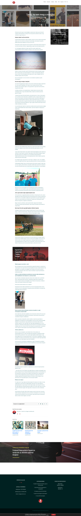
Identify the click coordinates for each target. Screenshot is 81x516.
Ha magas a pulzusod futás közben (40, 491)
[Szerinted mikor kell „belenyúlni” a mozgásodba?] (30, 425)
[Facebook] (38, 404)
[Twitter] (40, 404)
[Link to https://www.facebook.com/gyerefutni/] (17, 414)
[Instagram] (21, 482)
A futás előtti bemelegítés (40, 495)
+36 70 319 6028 (23, 489)
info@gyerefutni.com (22, 493)
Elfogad (53, 514)
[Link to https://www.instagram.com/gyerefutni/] (20, 414)
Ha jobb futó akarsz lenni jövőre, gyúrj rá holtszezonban (17, 432)
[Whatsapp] (44, 404)
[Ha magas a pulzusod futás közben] (42, 425)
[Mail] (46, 404)
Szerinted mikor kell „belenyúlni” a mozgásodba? (29, 432)
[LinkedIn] (42, 404)
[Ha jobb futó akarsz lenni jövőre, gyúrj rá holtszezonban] (18, 425)
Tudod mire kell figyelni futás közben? (40, 493)
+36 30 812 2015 (23, 491)
